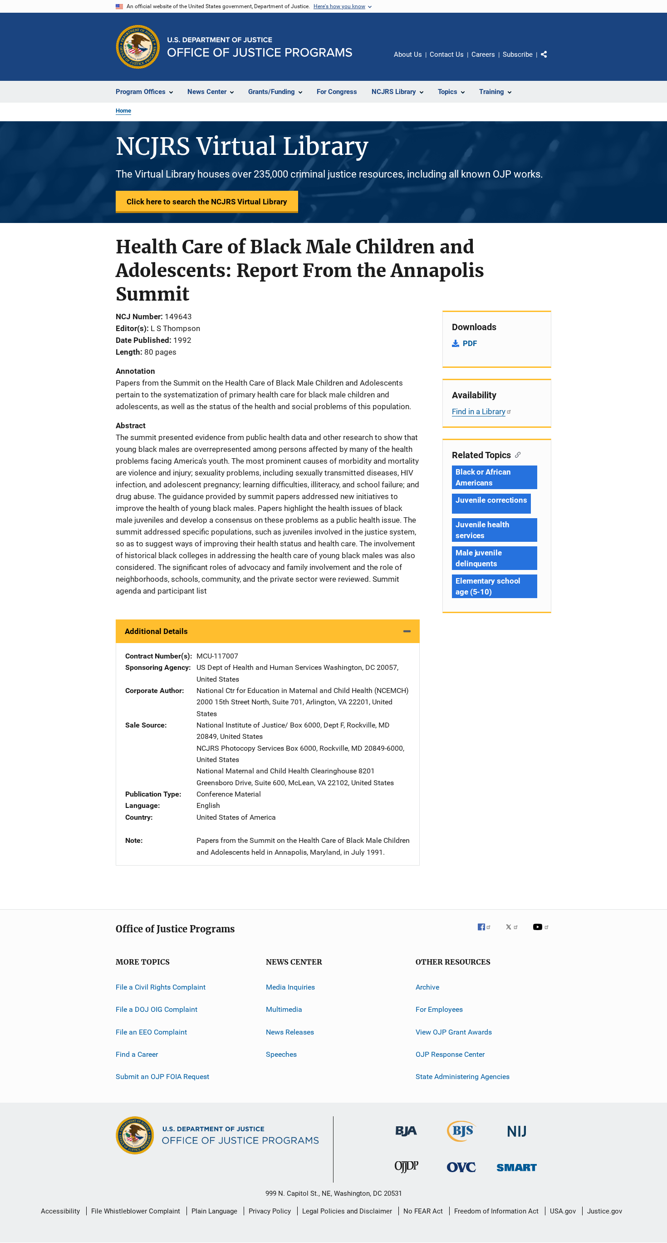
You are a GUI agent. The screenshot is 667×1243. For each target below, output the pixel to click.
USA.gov (563, 1211)
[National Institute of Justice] (517, 1138)
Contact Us (447, 54)
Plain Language (214, 1211)
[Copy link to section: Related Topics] (515, 454)
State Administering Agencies (463, 1076)
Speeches (281, 1054)
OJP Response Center (450, 1054)
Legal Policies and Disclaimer (347, 1211)
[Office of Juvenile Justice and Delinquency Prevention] (406, 1175)
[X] (515, 933)
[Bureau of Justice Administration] (406, 1138)
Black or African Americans (483, 477)
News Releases (290, 1031)
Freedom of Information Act (496, 1211)
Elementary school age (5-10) (488, 586)
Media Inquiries (290, 987)
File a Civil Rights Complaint (161, 987)
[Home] (259, 47)
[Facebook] (488, 933)
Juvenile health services (483, 530)
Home (123, 110)
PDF (470, 343)
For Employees (439, 1009)
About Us (408, 54)
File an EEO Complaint (151, 1031)
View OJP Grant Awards (454, 1031)
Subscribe (518, 54)
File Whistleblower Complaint (135, 1211)
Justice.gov (604, 1211)
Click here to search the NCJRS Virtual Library (207, 201)
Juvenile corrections (491, 500)
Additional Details (156, 631)
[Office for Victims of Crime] (461, 1173)
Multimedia (284, 1009)
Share (551, 60)
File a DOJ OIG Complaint (156, 1009)
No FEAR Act (423, 1211)
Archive (427, 987)
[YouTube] (542, 933)
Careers (483, 54)
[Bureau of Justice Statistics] (461, 1143)
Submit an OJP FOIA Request (162, 1076)
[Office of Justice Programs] (138, 47)
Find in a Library (478, 411)
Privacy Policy (270, 1211)
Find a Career (137, 1054)
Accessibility (60, 1211)
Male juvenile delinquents (479, 558)
